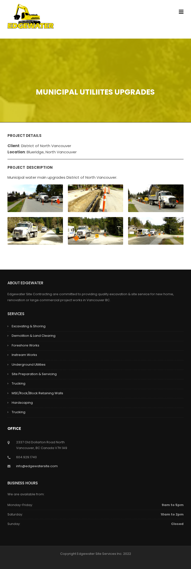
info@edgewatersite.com (37, 466)
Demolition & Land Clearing (33, 335)
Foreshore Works (25, 345)
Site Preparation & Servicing (34, 374)
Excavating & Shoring (29, 326)
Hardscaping (22, 402)
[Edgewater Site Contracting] (30, 15)
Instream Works (24, 354)
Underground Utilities (29, 364)
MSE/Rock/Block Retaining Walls (37, 393)
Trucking (18, 383)
